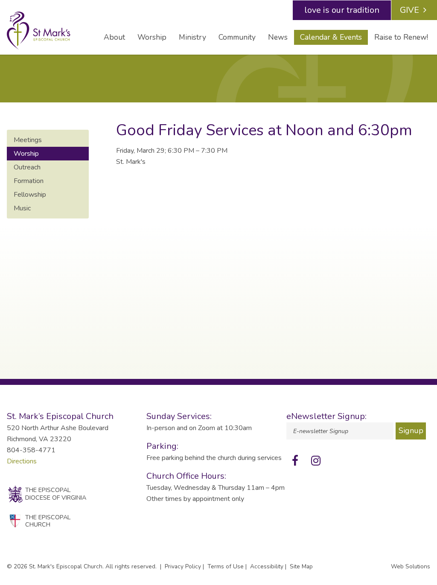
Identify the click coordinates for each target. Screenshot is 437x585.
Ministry (192, 37)
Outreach (27, 167)
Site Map (301, 566)
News (278, 37)
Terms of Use (225, 566)
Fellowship (30, 194)
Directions (22, 461)
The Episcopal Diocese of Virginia (55, 493)
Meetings (28, 140)
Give (409, 10)
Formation (29, 181)
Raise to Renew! (401, 37)
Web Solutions (410, 566)
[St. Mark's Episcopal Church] (46, 31)
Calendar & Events (331, 37)
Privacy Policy (183, 566)
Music (22, 208)
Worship (151, 37)
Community (237, 37)
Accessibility (266, 566)
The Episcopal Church (47, 521)
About (114, 37)
